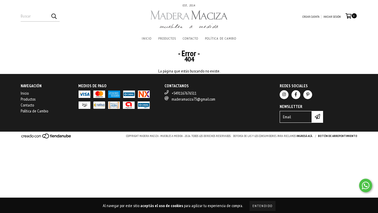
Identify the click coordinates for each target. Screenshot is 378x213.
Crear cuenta (311, 17)
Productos (167, 38)
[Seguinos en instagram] (284, 94)
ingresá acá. (304, 136)
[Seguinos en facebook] (295, 94)
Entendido (262, 206)
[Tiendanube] (46, 138)
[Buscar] (54, 16)
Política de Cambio (220, 38)
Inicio (146, 38)
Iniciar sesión (332, 17)
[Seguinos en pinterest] (307, 94)
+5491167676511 (184, 93)
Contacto (190, 38)
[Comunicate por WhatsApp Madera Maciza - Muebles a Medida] (365, 185)
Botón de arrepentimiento (337, 136)
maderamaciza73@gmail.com (193, 99)
